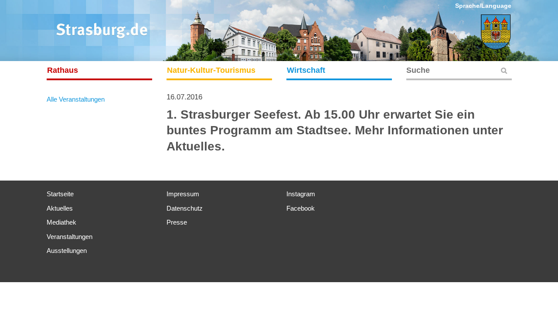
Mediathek (61, 222)
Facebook (300, 208)
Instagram (300, 194)
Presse (177, 222)
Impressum (183, 194)
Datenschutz (185, 208)
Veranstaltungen (69, 236)
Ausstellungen (67, 250)
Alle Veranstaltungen (76, 99)
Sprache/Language (483, 5)
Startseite (60, 194)
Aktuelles (60, 208)
